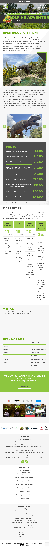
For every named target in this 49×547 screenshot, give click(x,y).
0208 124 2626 (25, 486)
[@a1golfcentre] (9, 401)
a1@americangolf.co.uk (26, 495)
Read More (27, 545)
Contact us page (24, 498)
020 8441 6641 (25, 493)
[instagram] (26, 461)
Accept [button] (22, 545)
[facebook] (22, 461)
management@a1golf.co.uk (26, 474)
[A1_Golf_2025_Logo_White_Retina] (6, 4)
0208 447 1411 (42, 7)
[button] (4, 126)
